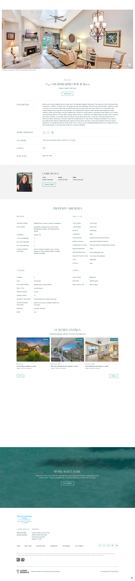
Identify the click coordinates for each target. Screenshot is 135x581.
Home (18, 546)
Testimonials (66, 546)
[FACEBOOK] (99, 545)
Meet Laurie (28, 546)
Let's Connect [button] (67, 483)
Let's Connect (79, 546)
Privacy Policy (114, 571)
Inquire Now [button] (67, 93)
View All (113, 376)
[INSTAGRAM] (104, 545)
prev (7, 65)
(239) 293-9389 (63, 179)
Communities (54, 546)
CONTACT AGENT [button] (49, 184)
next (12, 65)
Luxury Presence (55, 571)
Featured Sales (40, 546)
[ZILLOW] (116, 545)
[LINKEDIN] (108, 545)
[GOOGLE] (112, 545)
